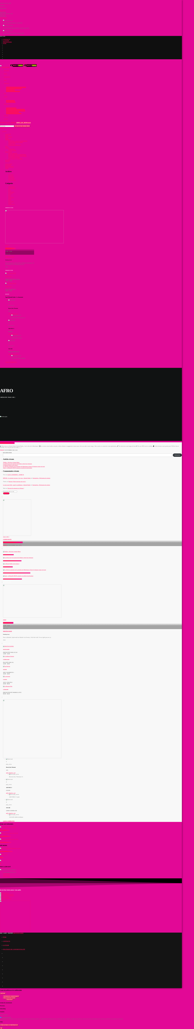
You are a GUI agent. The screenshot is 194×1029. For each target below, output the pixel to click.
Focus (9, 194)
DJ (9, 189)
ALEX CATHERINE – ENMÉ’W (15, 474)
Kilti (9, 196)
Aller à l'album (3, 17)
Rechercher (22, 126)
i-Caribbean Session (8, 286)
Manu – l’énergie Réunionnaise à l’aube (6, 851)
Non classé (11, 201)
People (10, 203)
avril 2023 (10, 174)
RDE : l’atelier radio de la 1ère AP (5, 836)
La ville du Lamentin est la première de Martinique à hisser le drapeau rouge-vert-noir (24, 466)
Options (3, 993)
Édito (9, 190)
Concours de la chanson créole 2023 (13, 542)
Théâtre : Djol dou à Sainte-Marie (11, 462)
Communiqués (11, 188)
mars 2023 (10, 176)
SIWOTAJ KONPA (8, 276)
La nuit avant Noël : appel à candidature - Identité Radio (16, 485)
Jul (0, 863)
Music (9, 199)
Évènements (11, 192)
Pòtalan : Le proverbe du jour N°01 (5, 842)
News (9, 200)
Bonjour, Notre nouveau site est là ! (17, 481)
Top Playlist (5, 669)
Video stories (11, 204)
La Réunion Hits (5, 689)
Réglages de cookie (9, 998)
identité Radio (18, 933)
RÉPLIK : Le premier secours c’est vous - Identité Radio (17, 478)
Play (23, 122)
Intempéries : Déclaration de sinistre (41, 478)
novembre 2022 (12, 180)
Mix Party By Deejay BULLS (4, 830)
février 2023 (11, 177)
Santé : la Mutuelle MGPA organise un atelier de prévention (17, 468)
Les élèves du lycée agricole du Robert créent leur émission (17, 463)
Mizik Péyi (11, 197)
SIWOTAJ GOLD (10, 248)
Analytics (10, 999)
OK (1, 1028)
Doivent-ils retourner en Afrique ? (16, 488)
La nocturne (5, 679)
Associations (11, 186)
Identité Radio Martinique (7, 443)
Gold (6, 245)
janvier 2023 (11, 179)
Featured (10, 193)
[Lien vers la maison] (18, 67)
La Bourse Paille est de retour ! (10, 465)
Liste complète (11, 362)
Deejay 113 (1, 857)
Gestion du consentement (11, 996)
